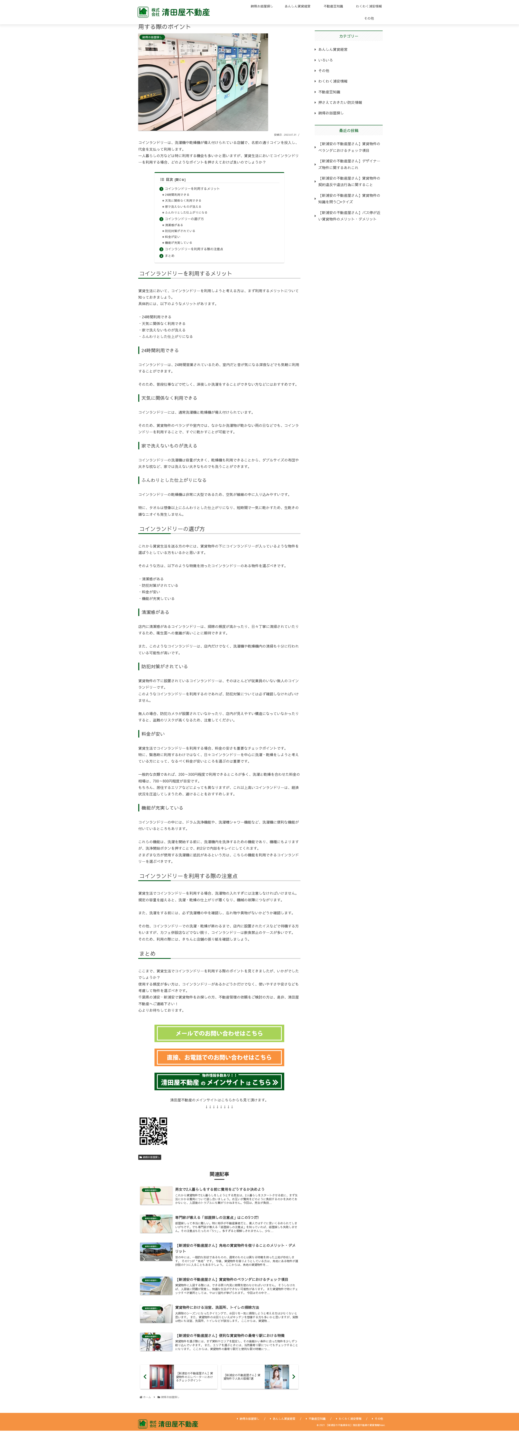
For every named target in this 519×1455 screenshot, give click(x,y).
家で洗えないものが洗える (183, 207)
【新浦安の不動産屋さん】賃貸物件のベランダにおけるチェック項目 (349, 147)
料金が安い (172, 237)
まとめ (170, 255)
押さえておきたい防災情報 (340, 102)
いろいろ (325, 60)
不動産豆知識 (329, 91)
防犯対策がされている (180, 231)
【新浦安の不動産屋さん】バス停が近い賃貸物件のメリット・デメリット (349, 216)
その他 (323, 70)
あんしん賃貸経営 (332, 49)
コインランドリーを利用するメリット (192, 188)
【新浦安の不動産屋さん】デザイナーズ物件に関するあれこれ (349, 164)
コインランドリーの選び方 (184, 218)
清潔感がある (174, 225)
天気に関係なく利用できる (183, 200)
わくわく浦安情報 (332, 81)
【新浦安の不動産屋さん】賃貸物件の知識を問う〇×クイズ (349, 198)
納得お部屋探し (151, 1157)
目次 (169, 179)
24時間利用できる (177, 195)
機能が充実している (178, 243)
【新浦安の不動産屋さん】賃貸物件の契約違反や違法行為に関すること (349, 181)
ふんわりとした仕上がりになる (186, 212)
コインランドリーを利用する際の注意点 (194, 249)
